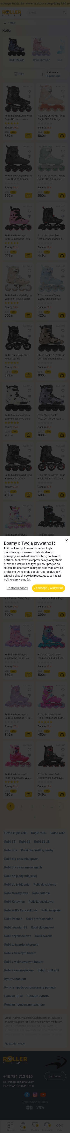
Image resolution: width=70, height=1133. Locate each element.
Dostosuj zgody (17, 588)
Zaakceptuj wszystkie (48, 588)
